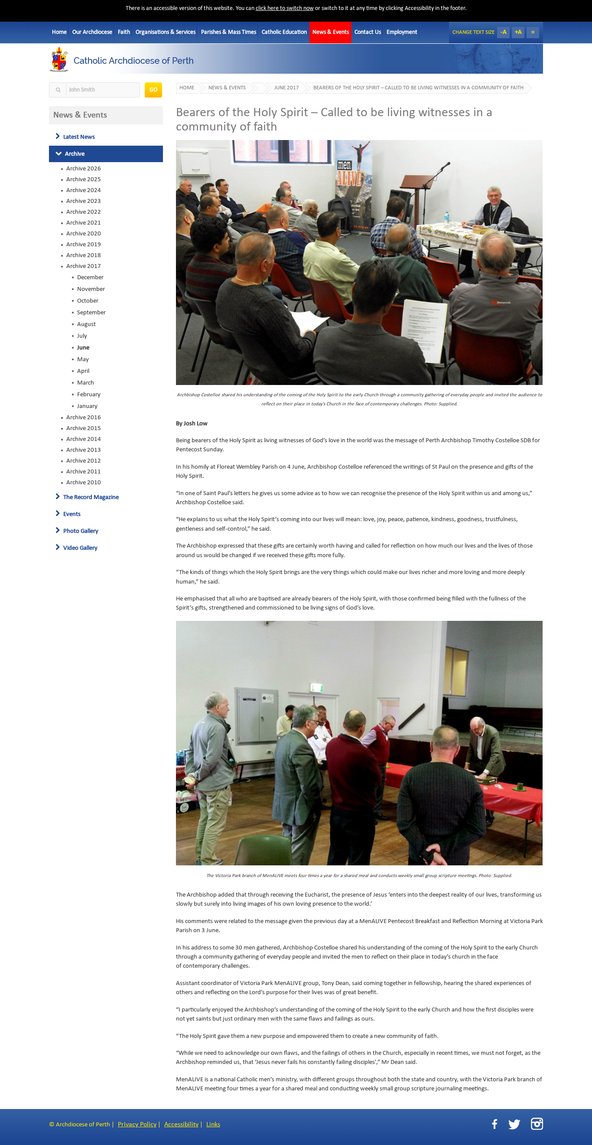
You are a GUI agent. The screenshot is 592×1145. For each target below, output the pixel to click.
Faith (124, 32)
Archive (74, 153)
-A (504, 32)
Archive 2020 (83, 233)
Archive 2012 (83, 460)
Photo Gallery (80, 531)
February (89, 394)
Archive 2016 (83, 417)
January (87, 406)
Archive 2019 (83, 244)
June (83, 347)
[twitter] (514, 1124)
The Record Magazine (90, 497)
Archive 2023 (83, 201)
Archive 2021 (83, 222)
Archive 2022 (83, 212)
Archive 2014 (83, 439)
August (86, 324)
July (82, 336)
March (85, 382)
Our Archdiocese (92, 32)
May (83, 359)
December (90, 277)
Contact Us (368, 32)
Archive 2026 (83, 168)
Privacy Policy (137, 1124)
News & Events (330, 32)
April (83, 371)
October (87, 300)
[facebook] (494, 1124)
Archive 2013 (83, 450)
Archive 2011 (83, 471)
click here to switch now (285, 8)
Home (59, 32)
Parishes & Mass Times (228, 32)
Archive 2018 (83, 255)
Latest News (78, 137)
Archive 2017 (83, 266)
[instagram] (537, 1124)
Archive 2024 (83, 190)
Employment (402, 32)
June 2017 (286, 88)
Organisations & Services (165, 32)
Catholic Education (284, 32)
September (91, 312)
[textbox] (94, 90)
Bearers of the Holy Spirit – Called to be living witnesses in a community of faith (418, 88)
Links (213, 1124)
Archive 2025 (83, 179)
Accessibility (181, 1124)
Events (71, 514)
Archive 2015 (83, 428)
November (91, 289)
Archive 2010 (83, 482)
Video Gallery (80, 548)
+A (518, 32)
